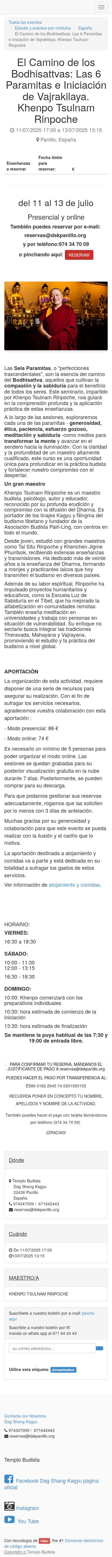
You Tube (27, 1521)
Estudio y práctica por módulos (43, 28)
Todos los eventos (25, 22)
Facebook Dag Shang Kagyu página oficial (51, 1484)
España (85, 28)
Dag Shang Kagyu (20, 1421)
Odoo (44, 1541)
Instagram (27, 1507)
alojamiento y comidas (74, 884)
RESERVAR (79, 255)
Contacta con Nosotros (25, 1416)
